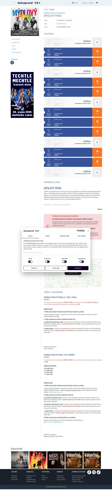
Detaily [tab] (47, 236)
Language (84, 3)
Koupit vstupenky (16, 39)
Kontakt (43, 479)
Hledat (76, 3)
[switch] (47, 261)
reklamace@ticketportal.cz (56, 392)
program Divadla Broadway (54, 13)
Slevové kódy (14, 477)
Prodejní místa (14, 479)
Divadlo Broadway (61, 24)
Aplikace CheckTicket (31, 481)
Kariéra (43, 476)
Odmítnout (34, 268)
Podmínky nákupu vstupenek (78, 476)
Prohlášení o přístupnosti (78, 481)
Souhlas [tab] (30, 236)
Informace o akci (16, 42)
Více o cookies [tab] (82, 236)
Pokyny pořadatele (61, 479)
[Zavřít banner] (88, 230)
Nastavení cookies (76, 479)
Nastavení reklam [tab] (64, 236)
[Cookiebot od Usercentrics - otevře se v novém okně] (78, 231)
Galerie (13, 45)
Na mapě (14, 49)
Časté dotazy (14, 476)
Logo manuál (45, 477)
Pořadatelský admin (31, 479)
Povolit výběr (56, 268)
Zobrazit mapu (72, 273)
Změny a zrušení (60, 477)
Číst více (100, 209)
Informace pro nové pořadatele (31, 476)
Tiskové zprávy (60, 476)
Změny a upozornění (16, 52)
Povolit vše (78, 268)
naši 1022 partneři (31, 243)
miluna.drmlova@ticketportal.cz (55, 422)
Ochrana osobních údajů (77, 477)
